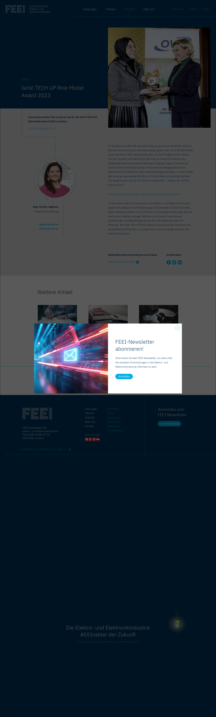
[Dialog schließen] (177, 327)
